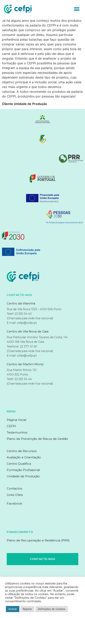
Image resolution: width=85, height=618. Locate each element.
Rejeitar (27, 609)
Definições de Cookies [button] (51, 609)
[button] (76, 9)
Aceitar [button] (12, 609)
